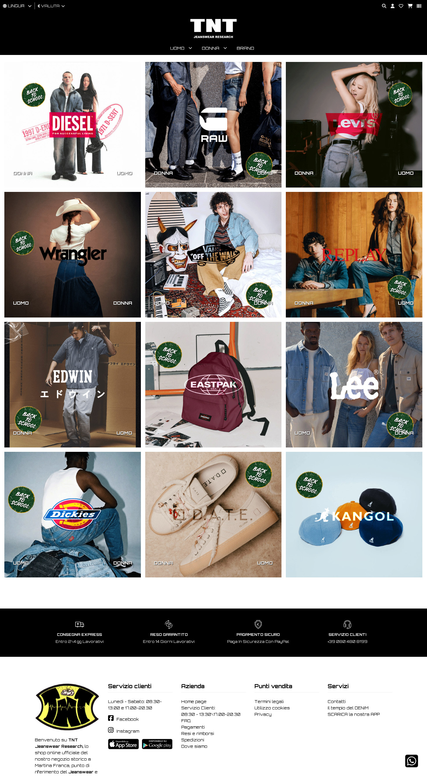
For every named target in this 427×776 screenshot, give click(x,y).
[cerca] (382, 6)
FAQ (186, 720)
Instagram (127, 731)
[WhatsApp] (411, 764)
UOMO (124, 173)
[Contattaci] (398, 6)
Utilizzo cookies (272, 708)
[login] (390, 6)
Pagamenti (193, 727)
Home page (194, 701)
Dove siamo (194, 746)
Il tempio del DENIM (348, 708)
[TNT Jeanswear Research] (213, 37)
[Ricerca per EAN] (416, 6)
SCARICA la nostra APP (354, 714)
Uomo (177, 48)
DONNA (22, 173)
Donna (210, 48)
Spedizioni (192, 740)
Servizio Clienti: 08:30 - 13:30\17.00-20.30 (211, 711)
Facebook (127, 719)
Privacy (263, 714)
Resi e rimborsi (197, 733)
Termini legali (269, 701)
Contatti (337, 701)
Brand (245, 48)
